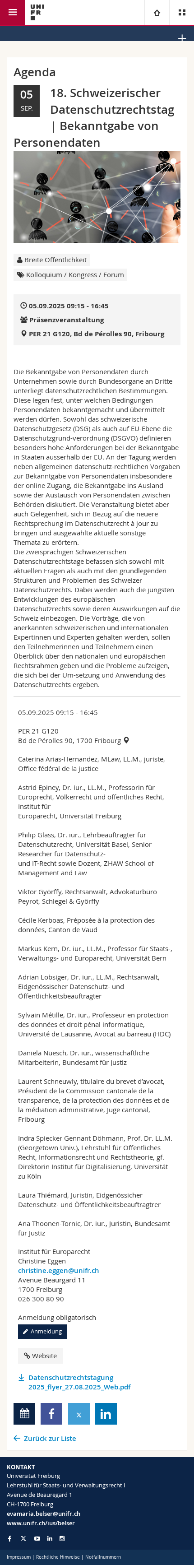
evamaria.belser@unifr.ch (43, 1513)
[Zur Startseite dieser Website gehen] (37, 12)
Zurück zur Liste (50, 1438)
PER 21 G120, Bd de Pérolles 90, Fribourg (96, 334)
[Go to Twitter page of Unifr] (23, 1538)
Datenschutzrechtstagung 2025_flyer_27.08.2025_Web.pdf (79, 1382)
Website (44, 1355)
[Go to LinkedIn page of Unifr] (49, 1539)
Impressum (19, 1557)
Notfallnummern (103, 1557)
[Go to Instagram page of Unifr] (62, 1539)
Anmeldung (45, 1331)
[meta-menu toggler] (181, 12)
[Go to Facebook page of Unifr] (10, 1538)
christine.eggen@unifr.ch (58, 1270)
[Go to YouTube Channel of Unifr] (37, 1539)
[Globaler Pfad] (156, 12)
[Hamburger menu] (12, 12)
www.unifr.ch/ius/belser (41, 1523)
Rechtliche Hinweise (58, 1557)
